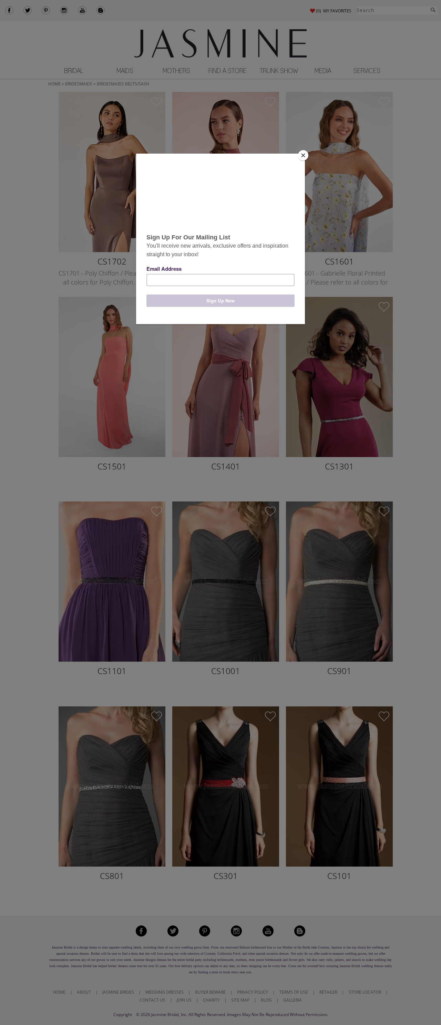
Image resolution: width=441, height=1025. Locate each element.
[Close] (303, 155)
